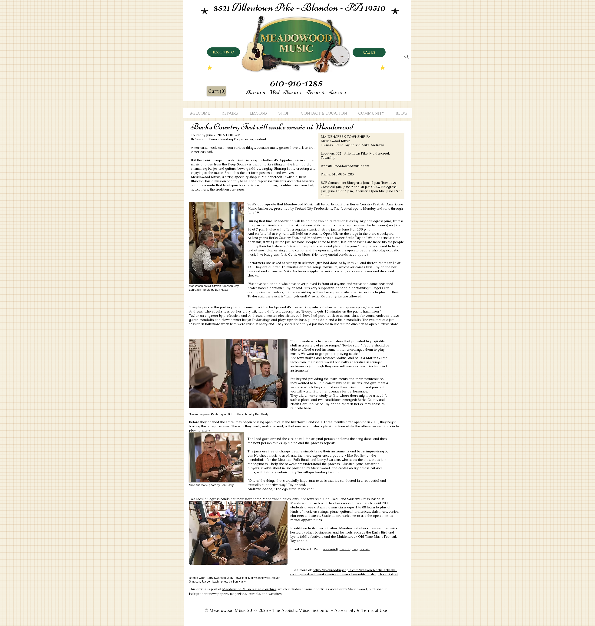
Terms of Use (374, 610)
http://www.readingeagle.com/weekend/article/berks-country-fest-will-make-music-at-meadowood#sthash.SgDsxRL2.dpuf (344, 572)
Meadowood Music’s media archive (249, 589)
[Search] (406, 57)
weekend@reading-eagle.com (346, 549)
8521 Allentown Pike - (257, 7)
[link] (216, 91)
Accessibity (344, 610)
